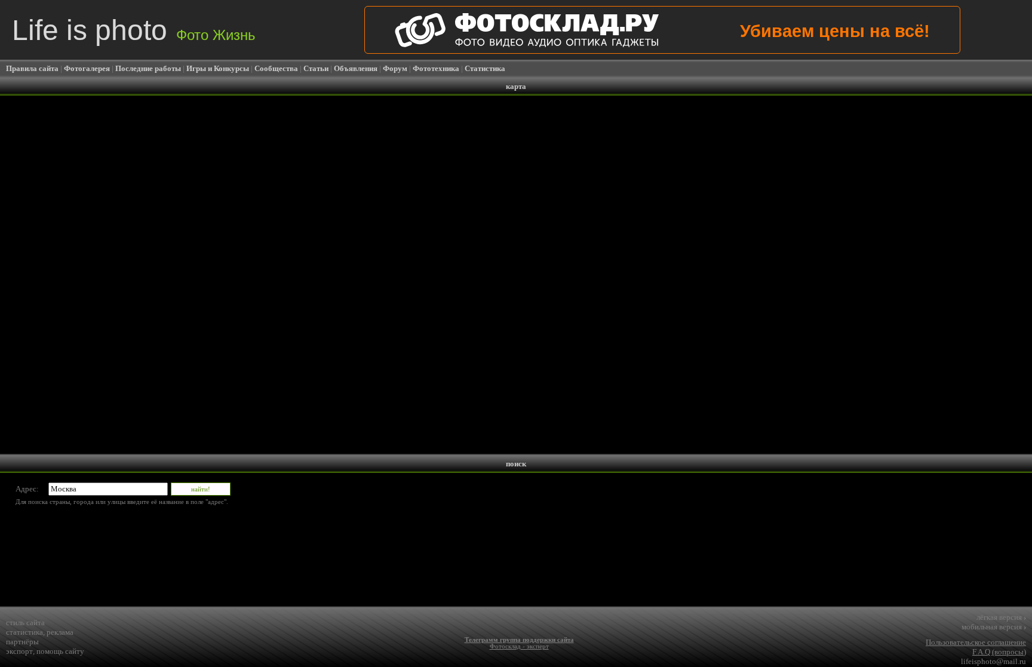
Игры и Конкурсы (217, 68)
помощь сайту (60, 651)
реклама (60, 632)
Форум (395, 68)
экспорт (19, 651)
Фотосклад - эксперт (519, 646)
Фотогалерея (87, 68)
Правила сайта (32, 68)
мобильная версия (994, 626)
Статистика (485, 68)
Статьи (315, 68)
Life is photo (134, 30)
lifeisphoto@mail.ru (993, 661)
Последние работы (148, 68)
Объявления (355, 68)
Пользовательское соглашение (976, 642)
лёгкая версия (1001, 617)
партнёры (22, 641)
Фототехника (436, 68)
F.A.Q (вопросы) (999, 651)
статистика (24, 632)
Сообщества (276, 68)
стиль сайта (25, 622)
